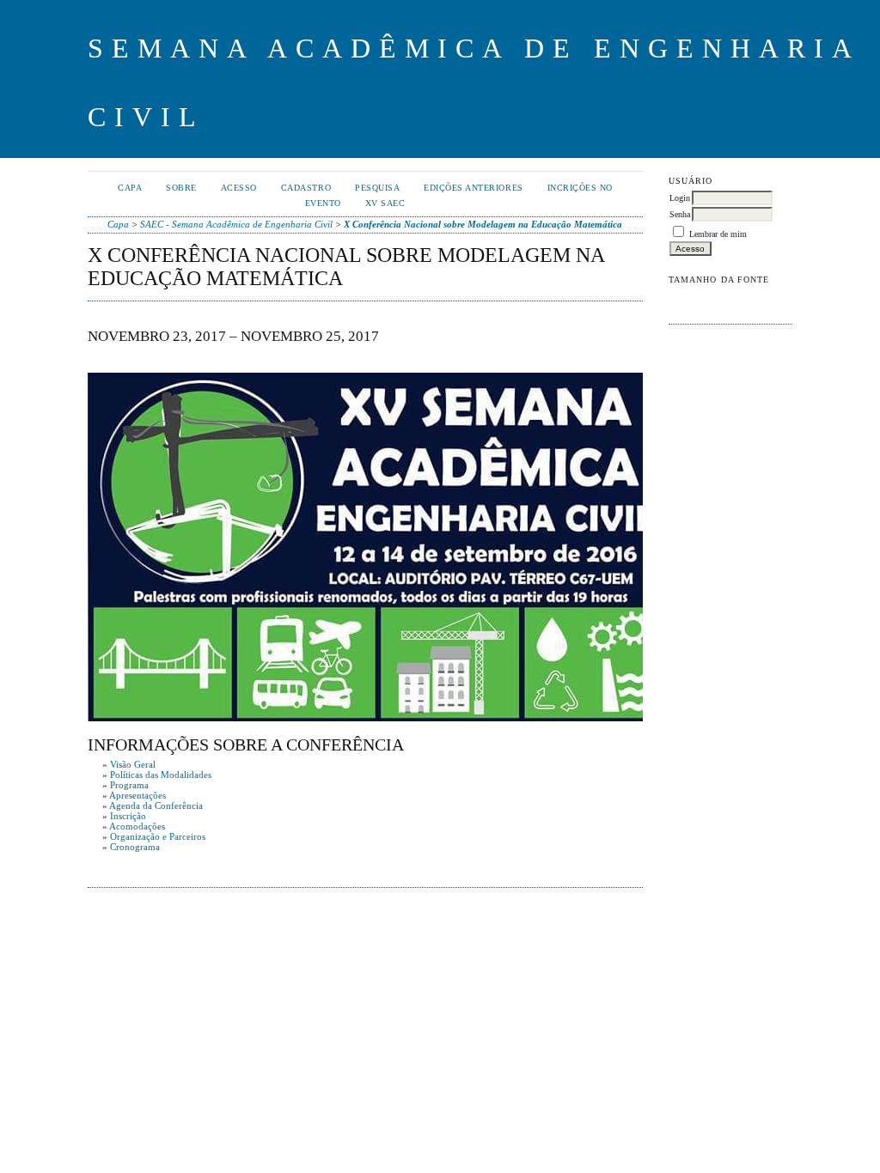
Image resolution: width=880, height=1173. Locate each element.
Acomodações (137, 826)
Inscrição (128, 816)
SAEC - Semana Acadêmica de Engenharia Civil (236, 224)
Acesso (239, 187)
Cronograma (135, 847)
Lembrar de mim (718, 234)
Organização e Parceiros (157, 836)
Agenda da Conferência (156, 805)
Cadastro (306, 187)
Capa (130, 187)
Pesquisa (377, 187)
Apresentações (137, 795)
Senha (679, 214)
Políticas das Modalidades (160, 774)
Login (679, 198)
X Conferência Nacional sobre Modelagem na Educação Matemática (483, 224)
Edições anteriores (473, 187)
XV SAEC (385, 203)
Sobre (181, 187)
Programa (129, 785)
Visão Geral (133, 764)
